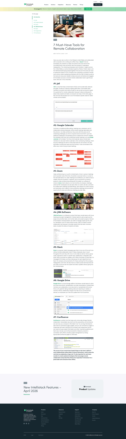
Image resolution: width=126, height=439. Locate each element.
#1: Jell (35, 20)
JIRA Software (57, 215)
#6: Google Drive (37, 30)
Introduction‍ (37, 17)
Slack (55, 250)
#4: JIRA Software (38, 26)
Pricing (81, 4)
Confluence (56, 320)
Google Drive (57, 283)
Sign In (101, 1)
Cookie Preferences (96, 418)
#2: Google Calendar (38, 22)
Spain (81, 62)
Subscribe (88, 9)
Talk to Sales (98, 4)
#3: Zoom (36, 24)
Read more (27, 394)
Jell (54, 87)
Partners (75, 4)
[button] (46, 5)
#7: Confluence (37, 32)
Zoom (60, 183)
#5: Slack (36, 28)
